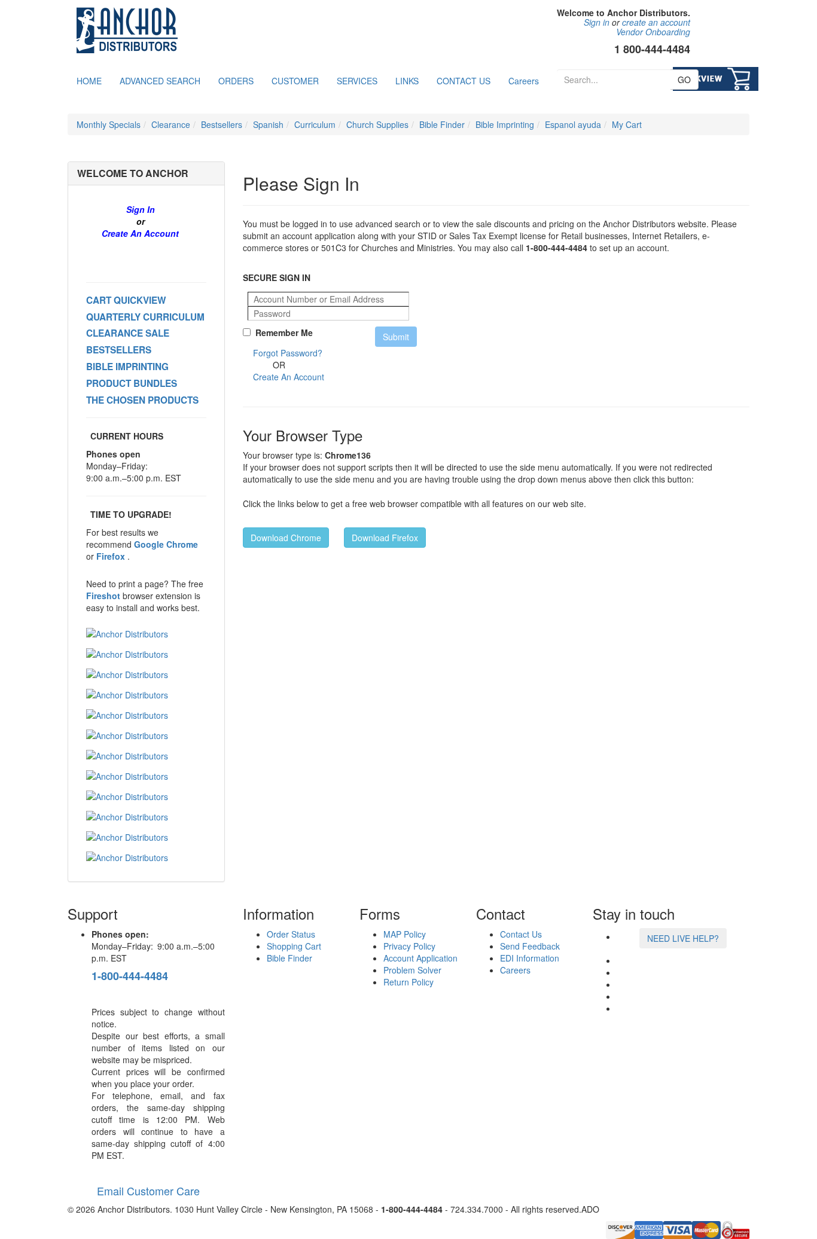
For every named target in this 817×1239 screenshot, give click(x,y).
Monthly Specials (109, 124)
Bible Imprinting (504, 124)
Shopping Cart (294, 946)
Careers (523, 81)
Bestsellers (221, 124)
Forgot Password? (287, 353)
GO (684, 80)
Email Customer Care (146, 1190)
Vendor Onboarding (653, 32)
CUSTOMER (295, 81)
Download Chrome (286, 538)
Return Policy (408, 982)
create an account (656, 22)
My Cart (627, 124)
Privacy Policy (409, 946)
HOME (89, 81)
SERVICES (357, 81)
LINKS (407, 81)
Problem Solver (412, 970)
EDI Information (529, 958)
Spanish (268, 124)
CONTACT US (463, 81)
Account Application (420, 958)
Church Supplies (377, 124)
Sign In (140, 209)
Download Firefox (385, 538)
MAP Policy (404, 934)
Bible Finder (442, 124)
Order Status (291, 934)
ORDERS (236, 81)
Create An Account (140, 233)
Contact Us (521, 934)
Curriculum (315, 124)
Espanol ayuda (573, 124)
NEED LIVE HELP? (683, 938)
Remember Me (282, 332)
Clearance (170, 124)
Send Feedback (530, 946)
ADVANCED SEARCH (160, 81)
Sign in (596, 22)
